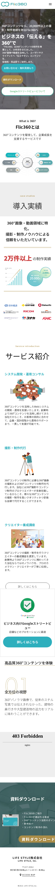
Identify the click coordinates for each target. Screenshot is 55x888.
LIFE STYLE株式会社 (27, 858)
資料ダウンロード (12, 79)
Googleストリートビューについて (27, 91)
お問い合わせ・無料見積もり (19, 68)
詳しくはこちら (27, 586)
